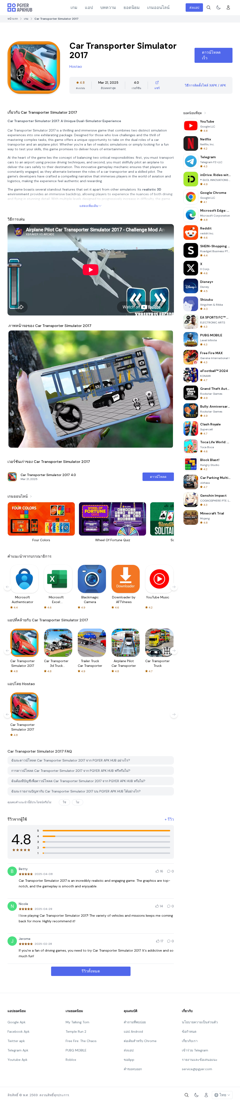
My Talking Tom (77, 1022)
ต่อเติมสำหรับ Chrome (140, 1041)
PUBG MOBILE (76, 1050)
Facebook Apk (19, 1031)
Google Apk (17, 1022)
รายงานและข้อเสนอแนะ (200, 1060)
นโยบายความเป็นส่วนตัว (200, 1022)
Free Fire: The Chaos (81, 1041)
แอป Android (133, 1031)
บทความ (108, 7)
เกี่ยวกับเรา (190, 1041)
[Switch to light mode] (218, 7)
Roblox (71, 1060)
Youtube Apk (17, 1060)
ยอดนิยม (132, 7)
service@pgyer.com (197, 1069)
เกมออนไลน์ (158, 7)
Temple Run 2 (76, 1031)
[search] (208, 7)
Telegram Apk (18, 1050)
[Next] (165, 389)
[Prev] (16, 389)
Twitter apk (16, 1041)
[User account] (228, 7)
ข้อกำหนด (189, 1031)
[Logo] (20, 7)
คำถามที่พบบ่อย (135, 1022)
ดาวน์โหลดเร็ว (211, 55)
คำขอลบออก (133, 1069)
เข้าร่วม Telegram (195, 1050)
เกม (74, 7)
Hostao (75, 66)
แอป (89, 7)
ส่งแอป (194, 7)
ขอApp (129, 1060)
